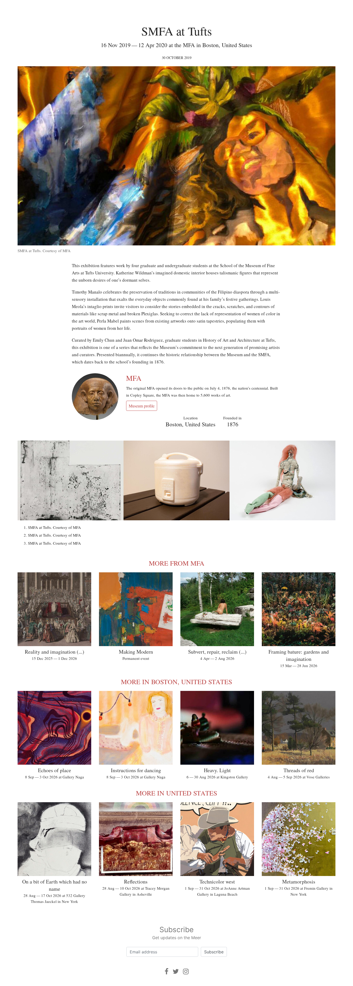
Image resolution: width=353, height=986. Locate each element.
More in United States (176, 792)
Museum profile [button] (142, 405)
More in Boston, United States (176, 681)
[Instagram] (186, 971)
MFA (133, 378)
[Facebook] (167, 971)
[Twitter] (176, 971)
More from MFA (176, 563)
